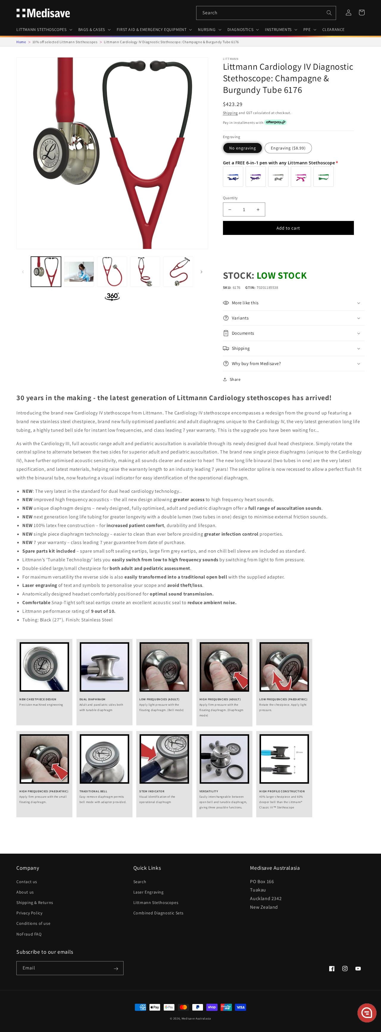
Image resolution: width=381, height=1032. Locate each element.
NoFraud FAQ (29, 934)
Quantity (230, 197)
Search (139, 881)
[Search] (329, 12)
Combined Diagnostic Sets (158, 913)
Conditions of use (33, 923)
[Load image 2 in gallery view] (79, 272)
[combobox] (266, 13)
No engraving (242, 148)
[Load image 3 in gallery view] (112, 272)
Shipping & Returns (34, 902)
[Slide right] (201, 271)
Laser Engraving (148, 892)
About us (25, 892)
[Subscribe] (115, 968)
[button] (44, 29)
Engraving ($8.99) (288, 148)
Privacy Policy (29, 913)
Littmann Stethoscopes (156, 902)
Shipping (230, 112)
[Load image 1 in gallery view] (46, 272)
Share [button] (235, 379)
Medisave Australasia (196, 1018)
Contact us (26, 881)
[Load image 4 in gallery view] (145, 272)
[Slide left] (22, 271)
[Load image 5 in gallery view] (178, 272)
